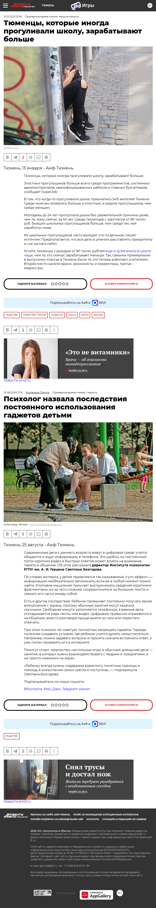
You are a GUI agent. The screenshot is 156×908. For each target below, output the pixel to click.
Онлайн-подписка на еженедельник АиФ (56, 819)
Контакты (93, 819)
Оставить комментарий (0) (121, 284)
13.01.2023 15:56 (13, 16)
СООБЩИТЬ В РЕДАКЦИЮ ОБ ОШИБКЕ (124, 819)
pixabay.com (11, 147)
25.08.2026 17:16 (13, 392)
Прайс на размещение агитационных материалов (106, 814)
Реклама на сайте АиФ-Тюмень (50, 814)
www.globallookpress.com (45, 524)
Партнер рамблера (65, 893)
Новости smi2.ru (17, 380)
